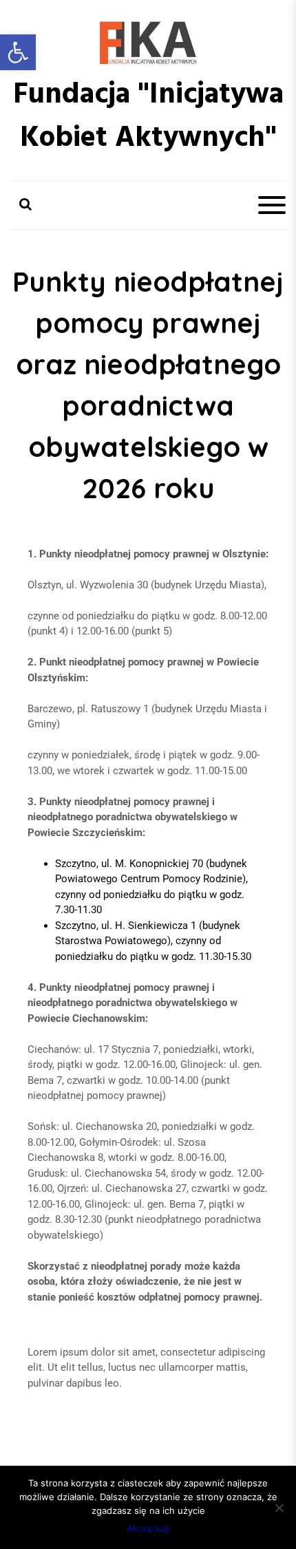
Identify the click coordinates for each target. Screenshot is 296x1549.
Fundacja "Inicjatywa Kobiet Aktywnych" (148, 117)
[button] (18, 52)
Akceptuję (148, 1528)
